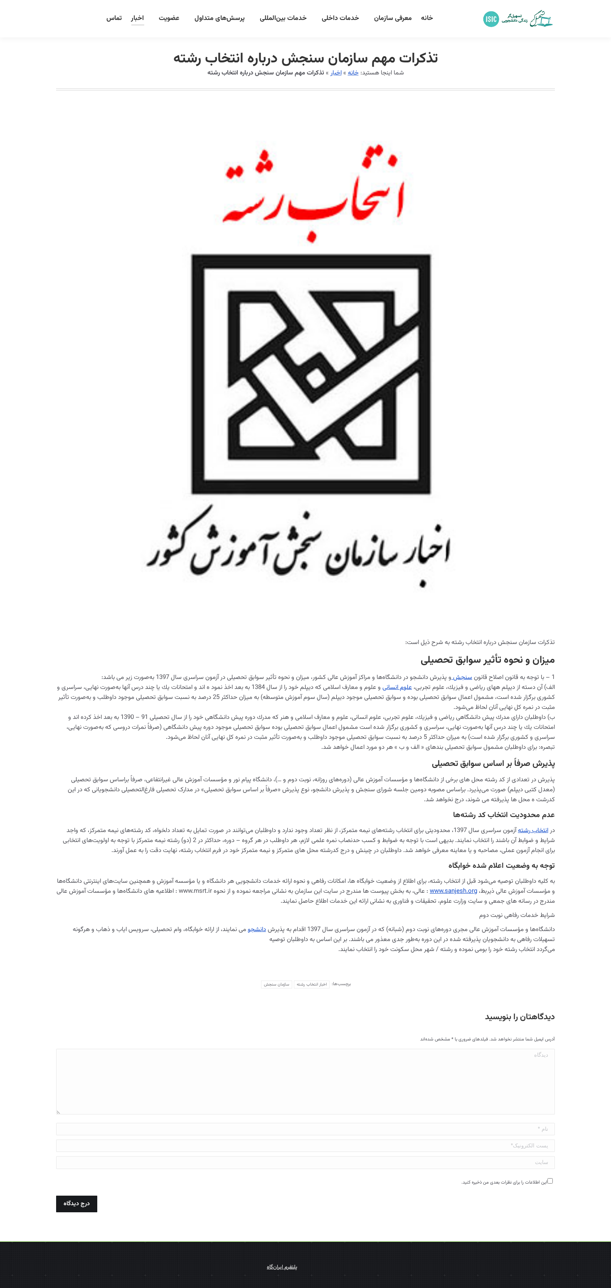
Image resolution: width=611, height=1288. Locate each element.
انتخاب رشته (533, 830)
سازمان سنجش (276, 984)
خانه (353, 73)
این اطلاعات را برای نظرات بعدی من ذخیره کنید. (504, 1182)
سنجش (461, 677)
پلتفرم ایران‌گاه (282, 1267)
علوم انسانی (397, 687)
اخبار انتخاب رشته (312, 984)
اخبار (336, 73)
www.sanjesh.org (453, 891)
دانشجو (257, 929)
